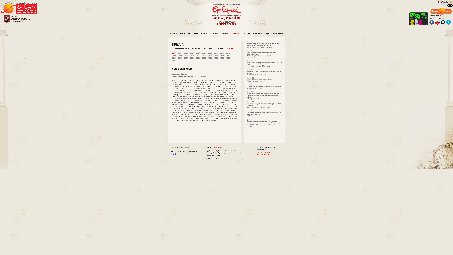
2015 (180, 56)
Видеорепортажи (181, 48)
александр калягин (226, 18)
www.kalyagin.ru (173, 154)
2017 (228, 53)
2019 (216, 53)
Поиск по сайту (444, 1)
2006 (174, 58)
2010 (210, 56)
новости (225, 33)
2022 (198, 53)
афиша (173, 33)
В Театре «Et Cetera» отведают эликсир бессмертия (264, 86)
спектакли (193, 33)
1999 (210, 58)
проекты (257, 33)
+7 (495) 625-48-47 (264, 154)
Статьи (230, 48)
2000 (204, 58)
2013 (192, 56)
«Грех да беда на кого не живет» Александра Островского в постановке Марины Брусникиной (263, 123)
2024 (186, 53)
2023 (192, 53)
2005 (180, 58)
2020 (210, 53)
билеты (205, 33)
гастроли (246, 33)
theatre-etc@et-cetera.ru (220, 147)
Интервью (208, 48)
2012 (198, 56)
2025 (180, 53)
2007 (228, 56)
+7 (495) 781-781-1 (264, 152)
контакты (278, 33)
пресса (235, 33)
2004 (186, 58)
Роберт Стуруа (226, 24)
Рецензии (220, 48)
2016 (174, 56)
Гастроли (196, 48)
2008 (222, 56)
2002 (198, 58)
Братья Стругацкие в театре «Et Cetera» (260, 79)
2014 (186, 56)
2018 (222, 53)
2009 (216, 56)
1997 (222, 58)
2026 (174, 53)
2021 (204, 53)
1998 (216, 58)
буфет (267, 33)
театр (182, 33)
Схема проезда (212, 158)
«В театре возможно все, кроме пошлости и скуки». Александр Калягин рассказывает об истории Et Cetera (264, 95)
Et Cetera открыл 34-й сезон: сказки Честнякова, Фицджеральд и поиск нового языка (263, 44)
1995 (174, 60)
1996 (228, 58)
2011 (204, 56)
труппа (214, 33)
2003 (192, 58)
